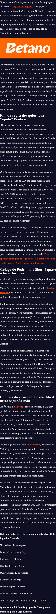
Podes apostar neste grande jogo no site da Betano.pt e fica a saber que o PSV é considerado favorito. (27, 258)
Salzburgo (19, 406)
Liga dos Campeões (23, 6)
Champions (34, 444)
